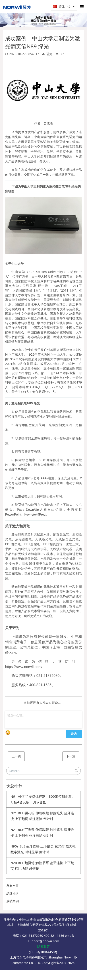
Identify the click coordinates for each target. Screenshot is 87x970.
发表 (74, 733)
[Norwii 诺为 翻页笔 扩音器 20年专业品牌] (16, 6)
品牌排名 (12, 893)
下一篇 (70, 756)
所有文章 (12, 886)
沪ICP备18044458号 (43, 952)
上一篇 (16, 756)
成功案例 (12, 901)
